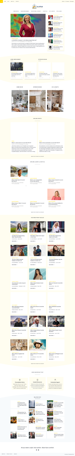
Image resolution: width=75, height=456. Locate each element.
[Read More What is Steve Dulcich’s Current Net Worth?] (55, 171)
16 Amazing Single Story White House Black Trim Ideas (30, 75)
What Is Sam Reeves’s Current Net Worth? (39, 436)
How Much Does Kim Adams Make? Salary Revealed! (57, 35)
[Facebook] (36, 450)
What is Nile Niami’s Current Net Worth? (18, 180)
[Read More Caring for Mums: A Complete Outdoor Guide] (14, 420)
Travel (37, 410)
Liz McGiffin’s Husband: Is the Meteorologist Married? (24, 40)
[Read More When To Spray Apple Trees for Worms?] (50, 427)
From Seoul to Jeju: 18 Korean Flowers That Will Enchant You (58, 413)
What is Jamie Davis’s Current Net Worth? (21, 142)
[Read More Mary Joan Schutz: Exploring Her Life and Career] (50, 47)
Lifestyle (18, 401)
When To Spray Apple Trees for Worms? (58, 428)
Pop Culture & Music (52, 305)
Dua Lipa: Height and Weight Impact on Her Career (57, 17)
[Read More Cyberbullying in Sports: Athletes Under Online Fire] (14, 435)
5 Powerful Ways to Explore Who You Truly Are (40, 405)
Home (5, 1)
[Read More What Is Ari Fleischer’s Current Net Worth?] (37, 194)
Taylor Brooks (21, 182)
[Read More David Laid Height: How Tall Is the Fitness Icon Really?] (50, 29)
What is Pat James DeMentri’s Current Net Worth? (55, 204)
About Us (12, 1)
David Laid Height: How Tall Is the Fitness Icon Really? (58, 29)
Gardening (19, 418)
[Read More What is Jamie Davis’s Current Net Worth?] (24, 131)
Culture (55, 410)
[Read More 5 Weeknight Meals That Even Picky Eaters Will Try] (14, 412)
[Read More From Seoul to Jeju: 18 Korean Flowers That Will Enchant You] (50, 412)
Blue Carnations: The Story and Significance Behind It (40, 428)
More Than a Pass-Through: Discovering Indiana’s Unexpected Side (40, 413)
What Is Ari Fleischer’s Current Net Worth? (37, 204)
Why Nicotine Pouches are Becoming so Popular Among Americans (22, 428)
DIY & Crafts (52, 11)
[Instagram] (38, 450)
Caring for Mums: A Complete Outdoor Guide (21, 420)
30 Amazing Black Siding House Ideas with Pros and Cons (16, 75)
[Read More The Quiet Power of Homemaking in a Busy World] (32, 420)
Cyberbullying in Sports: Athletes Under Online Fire (22, 436)
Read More (14, 241)
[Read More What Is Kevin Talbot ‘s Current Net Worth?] (19, 194)
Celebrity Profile (15, 38)
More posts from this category (37, 156)
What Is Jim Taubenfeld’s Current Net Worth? (36, 180)
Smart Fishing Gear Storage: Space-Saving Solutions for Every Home (58, 420)
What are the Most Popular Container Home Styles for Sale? (58, 435)
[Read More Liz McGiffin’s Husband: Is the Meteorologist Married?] (28, 25)
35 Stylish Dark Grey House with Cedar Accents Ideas (44, 75)
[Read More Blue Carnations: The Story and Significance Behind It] (32, 427)
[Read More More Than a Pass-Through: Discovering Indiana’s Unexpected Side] (32, 412)
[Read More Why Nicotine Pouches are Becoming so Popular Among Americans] (14, 427)
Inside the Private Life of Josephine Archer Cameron (57, 41)
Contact (17, 1)
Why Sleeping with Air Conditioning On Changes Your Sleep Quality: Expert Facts (22, 404)
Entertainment (33, 281)
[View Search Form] (1, 1)
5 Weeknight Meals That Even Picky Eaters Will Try (21, 413)
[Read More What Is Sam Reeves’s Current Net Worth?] (32, 435)
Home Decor (20, 87)
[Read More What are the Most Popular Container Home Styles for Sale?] (50, 435)
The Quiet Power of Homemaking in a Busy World (40, 420)
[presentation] (19, 226)
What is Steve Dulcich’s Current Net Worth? (55, 180)
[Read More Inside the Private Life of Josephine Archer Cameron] (50, 41)
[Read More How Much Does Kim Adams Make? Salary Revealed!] (50, 35)
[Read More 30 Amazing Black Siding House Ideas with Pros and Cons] (17, 66)
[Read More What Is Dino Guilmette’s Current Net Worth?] (51, 131)
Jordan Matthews (22, 41)
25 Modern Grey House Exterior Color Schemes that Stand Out (57, 75)
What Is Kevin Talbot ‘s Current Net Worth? (19, 204)
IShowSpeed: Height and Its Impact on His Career (57, 23)
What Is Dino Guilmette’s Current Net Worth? (49, 142)
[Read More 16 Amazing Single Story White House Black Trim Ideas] (30, 66)
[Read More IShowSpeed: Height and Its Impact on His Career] (50, 23)
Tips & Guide (59, 11)
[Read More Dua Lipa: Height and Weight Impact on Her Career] (50, 17)
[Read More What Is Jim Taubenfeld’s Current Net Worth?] (37, 171)
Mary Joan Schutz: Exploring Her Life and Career (58, 47)
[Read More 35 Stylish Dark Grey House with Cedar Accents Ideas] (44, 66)
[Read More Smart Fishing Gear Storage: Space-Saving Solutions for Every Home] (50, 420)
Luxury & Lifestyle (40, 161)
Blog (8, 1)
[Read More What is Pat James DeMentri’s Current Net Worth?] (55, 194)
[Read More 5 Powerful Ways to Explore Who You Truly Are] (32, 404)
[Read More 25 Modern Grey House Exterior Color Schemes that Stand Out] (58, 66)
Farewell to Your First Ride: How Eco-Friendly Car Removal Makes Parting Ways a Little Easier (58, 404)
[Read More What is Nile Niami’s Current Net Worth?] (19, 171)
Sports (13, 140)
